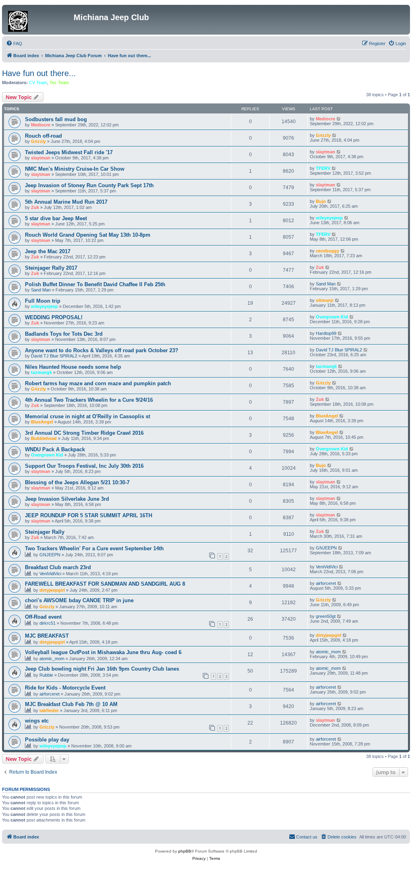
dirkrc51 (47, 623)
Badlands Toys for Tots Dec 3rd (64, 334)
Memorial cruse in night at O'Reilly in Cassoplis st (87, 416)
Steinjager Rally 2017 (51, 268)
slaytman (40, 157)
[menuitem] (14, 43)
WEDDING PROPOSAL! (53, 317)
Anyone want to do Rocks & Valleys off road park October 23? (101, 350)
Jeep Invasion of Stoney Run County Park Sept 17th (89, 185)
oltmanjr (325, 300)
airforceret (326, 583)
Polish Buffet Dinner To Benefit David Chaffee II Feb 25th (95, 284)
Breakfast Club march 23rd (58, 567)
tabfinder (49, 710)
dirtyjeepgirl (52, 590)
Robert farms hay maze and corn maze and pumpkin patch (98, 383)
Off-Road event (43, 617)
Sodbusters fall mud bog (56, 119)
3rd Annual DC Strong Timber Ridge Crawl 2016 (84, 433)
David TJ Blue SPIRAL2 (54, 355)
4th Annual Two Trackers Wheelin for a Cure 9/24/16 (89, 400)
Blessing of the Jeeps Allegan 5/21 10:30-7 (77, 482)
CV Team (38, 82)
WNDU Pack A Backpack (55, 449)
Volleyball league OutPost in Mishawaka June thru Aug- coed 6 (103, 652)
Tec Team (59, 82)
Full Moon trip (42, 301)
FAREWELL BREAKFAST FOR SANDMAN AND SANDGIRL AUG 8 (105, 584)
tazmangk (41, 372)
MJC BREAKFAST (47, 636)
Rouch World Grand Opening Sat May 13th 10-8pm (87, 235)
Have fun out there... (39, 73)
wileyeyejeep (329, 217)
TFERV (323, 168)
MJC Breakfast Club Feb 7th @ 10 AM (71, 704)
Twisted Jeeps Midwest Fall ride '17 (69, 152)
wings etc (37, 721)
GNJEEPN (49, 554)
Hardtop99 (326, 333)
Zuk (35, 207)
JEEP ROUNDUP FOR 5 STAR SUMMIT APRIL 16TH (88, 515)
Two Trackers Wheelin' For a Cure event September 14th (94, 548)
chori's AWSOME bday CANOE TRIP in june (79, 600)
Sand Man (41, 289)
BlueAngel (42, 421)
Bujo (321, 201)
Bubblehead (44, 438)
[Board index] (39, 20)
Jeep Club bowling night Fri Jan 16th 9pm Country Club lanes (102, 669)
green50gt (326, 616)
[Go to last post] (339, 118)
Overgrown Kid (332, 316)
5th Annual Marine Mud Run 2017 (66, 202)
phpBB (184, 851)
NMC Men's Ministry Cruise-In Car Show (74, 169)
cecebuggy (327, 250)
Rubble (46, 675)
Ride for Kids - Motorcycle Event (65, 688)
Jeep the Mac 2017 (47, 251)
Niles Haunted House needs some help (73, 367)
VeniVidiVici (50, 573)
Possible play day (47, 740)
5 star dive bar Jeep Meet (56, 218)
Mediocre (40, 124)
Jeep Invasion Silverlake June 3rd (67, 499)
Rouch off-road (43, 136)
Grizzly (38, 141)
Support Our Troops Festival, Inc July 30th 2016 (84, 466)
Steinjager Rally (44, 532)
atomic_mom (51, 658)
